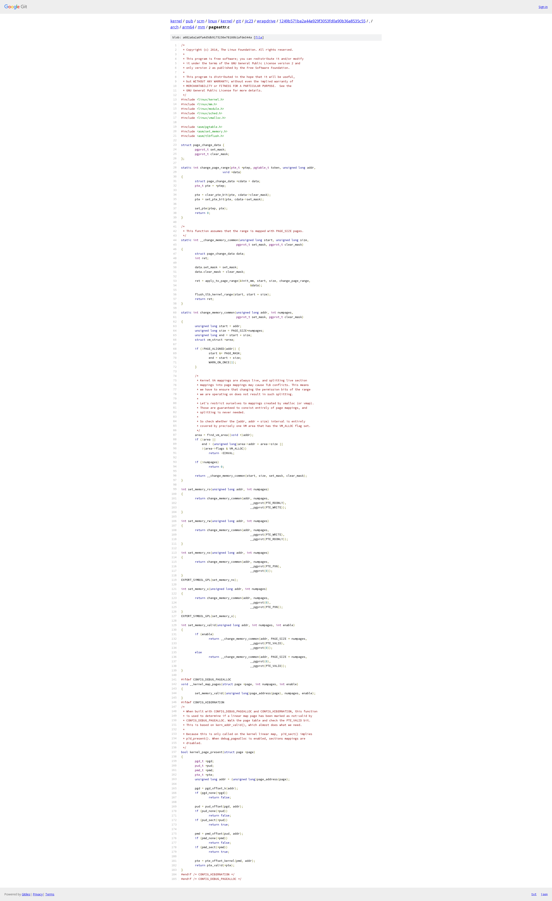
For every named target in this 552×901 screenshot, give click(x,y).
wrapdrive (266, 21)
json (544, 894)
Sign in (543, 7)
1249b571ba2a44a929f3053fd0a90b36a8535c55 (322, 21)
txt (533, 894)
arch (174, 27)
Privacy (38, 894)
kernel (176, 21)
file (258, 37)
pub (189, 21)
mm (201, 27)
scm (200, 21)
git (238, 21)
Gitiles (26, 894)
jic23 (249, 21)
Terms (49, 894)
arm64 (188, 27)
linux (212, 21)
